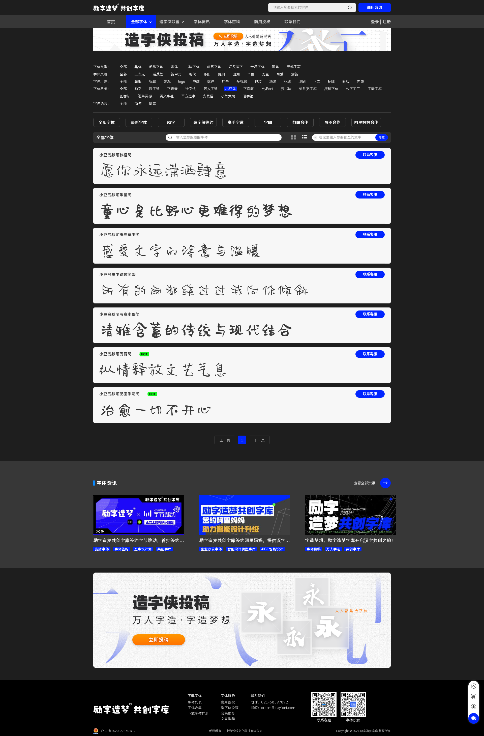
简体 (137, 103)
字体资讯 (202, 21)
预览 (382, 137)
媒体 (210, 81)
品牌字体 (102, 549)
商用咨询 (374, 7)
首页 (111, 21)
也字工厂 (353, 89)
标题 (152, 81)
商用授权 (262, 21)
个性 (250, 74)
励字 (137, 89)
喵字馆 (248, 96)
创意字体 (214, 67)
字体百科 (232, 21)
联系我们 (292, 21)
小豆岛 (230, 89)
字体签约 (121, 549)
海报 (137, 81)
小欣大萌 (228, 96)
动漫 (272, 81)
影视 (345, 81)
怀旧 (206, 74)
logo (181, 81)
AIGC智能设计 (272, 549)
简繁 (152, 103)
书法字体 (192, 67)
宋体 (174, 67)
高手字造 (236, 122)
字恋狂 (248, 89)
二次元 (139, 74)
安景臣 (208, 96)
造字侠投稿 (229, 707)
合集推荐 (228, 713)
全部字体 (107, 122)
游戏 (167, 81)
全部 (123, 67)
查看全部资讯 (364, 483)
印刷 (302, 81)
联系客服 (370, 155)
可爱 (280, 74)
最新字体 (139, 122)
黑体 (137, 67)
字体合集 (195, 707)
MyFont (267, 89)
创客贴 (125, 96)
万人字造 (210, 89)
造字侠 (190, 89)
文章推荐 (228, 719)
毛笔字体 (156, 67)
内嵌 (360, 81)
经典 (221, 74)
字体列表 (195, 702)
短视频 (241, 81)
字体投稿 (314, 549)
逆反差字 (236, 67)
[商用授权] (473, 696)
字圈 (268, 122)
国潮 (236, 74)
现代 (192, 74)
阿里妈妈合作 (366, 122)
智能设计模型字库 (241, 549)
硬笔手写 (294, 67)
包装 (258, 81)
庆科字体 (331, 89)
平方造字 (188, 96)
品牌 (287, 81)
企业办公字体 (211, 549)
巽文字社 (167, 96)
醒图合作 (332, 122)
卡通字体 (257, 67)
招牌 (331, 81)
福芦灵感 (145, 96)
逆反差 (158, 74)
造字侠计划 (143, 549)
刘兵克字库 (308, 89)
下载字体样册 (198, 713)
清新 (294, 74)
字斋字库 (375, 89)
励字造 (154, 89)
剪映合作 (300, 122)
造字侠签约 (203, 122)
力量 (265, 74)
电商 (196, 81)
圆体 (275, 67)
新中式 (176, 74)
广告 (225, 81)
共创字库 (164, 549)
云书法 (286, 89)
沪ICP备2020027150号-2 (118, 730)
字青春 (172, 89)
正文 (316, 81)
